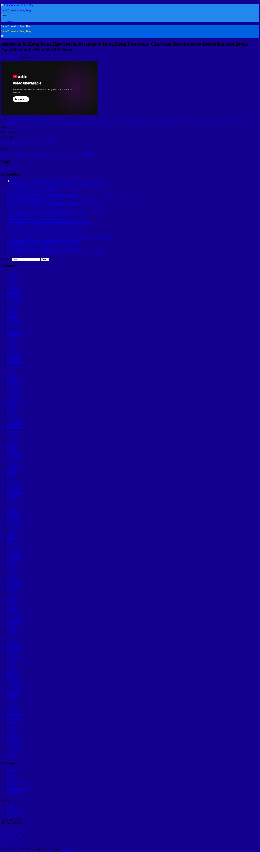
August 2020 (13, 467)
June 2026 (12, 277)
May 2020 (12, 475)
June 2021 (12, 440)
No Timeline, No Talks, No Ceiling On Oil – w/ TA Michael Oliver (39, 183)
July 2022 (12, 405)
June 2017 (12, 570)
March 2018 (13, 545)
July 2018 (12, 534)
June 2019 (12, 505)
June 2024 (12, 342)
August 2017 (13, 564)
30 (3, 843)
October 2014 (13, 656)
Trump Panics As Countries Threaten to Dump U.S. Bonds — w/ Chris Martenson (46, 235)
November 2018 (15, 524)
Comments (14, 812)
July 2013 (12, 697)
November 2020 (15, 459)
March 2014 (13, 675)
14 (18, 833)
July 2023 (12, 372)
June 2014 (12, 667)
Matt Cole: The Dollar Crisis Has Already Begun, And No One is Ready (41, 194)
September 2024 (15, 334)
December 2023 (14, 358)
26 (12, 839)
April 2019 (12, 510)
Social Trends (13, 791)
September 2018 (15, 529)
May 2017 (12, 572)
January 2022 (13, 421)
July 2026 (12, 275)
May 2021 (12, 442)
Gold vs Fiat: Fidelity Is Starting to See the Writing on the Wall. (37, 200)
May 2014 (12, 670)
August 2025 (13, 304)
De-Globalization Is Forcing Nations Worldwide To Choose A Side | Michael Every (47, 213)
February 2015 (14, 645)
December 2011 (14, 748)
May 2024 (12, 345)
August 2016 (13, 597)
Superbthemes (68, 849)
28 (18, 839)
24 (6, 839)
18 (9, 836)
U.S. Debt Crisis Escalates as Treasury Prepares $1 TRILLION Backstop (42, 205)
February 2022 (14, 418)
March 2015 (13, 643)
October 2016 (13, 591)
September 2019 (15, 497)
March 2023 (13, 383)
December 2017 (14, 553)
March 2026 (13, 285)
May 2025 (12, 312)
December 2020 (14, 456)
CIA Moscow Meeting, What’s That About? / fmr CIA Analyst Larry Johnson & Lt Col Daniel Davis (55, 202)
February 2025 (14, 321)
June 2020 (12, 472)
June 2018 (12, 537)
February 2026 (14, 288)
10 (6, 833)
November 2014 (15, 654)
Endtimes (11, 775)
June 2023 (12, 375)
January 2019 (13, 518)
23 (3, 839)
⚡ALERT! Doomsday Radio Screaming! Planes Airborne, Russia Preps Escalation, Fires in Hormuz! (56, 181)
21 (18, 836)
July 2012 (12, 729)
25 (9, 839)
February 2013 (14, 710)
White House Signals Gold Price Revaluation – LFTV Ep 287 (36, 218)
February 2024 (14, 353)
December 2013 (14, 683)
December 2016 (14, 586)
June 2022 (12, 407)
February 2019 (14, 516)
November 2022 (15, 394)
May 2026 (12, 280)
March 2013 (13, 708)
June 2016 (12, 602)
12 (12, 833)
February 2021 (14, 451)
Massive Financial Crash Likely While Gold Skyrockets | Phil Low (39, 246)
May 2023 (12, 377)
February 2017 (14, 580)
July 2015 (12, 632)
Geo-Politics (13, 777)
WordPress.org (14, 814)
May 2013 (12, 702)
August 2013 (13, 694)
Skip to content (8, 2)
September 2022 (15, 399)
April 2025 (12, 315)
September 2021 (15, 432)
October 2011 (13, 751)
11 (9, 833)
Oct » (16, 846)
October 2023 (13, 364)
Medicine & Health (16, 783)
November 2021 (15, 426)
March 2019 (13, 513)
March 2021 (13, 448)
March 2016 (13, 610)
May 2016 (12, 605)
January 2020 (13, 486)
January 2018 (13, 551)
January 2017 (13, 583)
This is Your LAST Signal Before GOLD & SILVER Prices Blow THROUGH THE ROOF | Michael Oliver (59, 186)
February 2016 (14, 613)
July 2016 (12, 599)
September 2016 (15, 594)
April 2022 (12, 413)
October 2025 (13, 299)
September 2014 (15, 659)
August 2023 (13, 369)
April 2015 (12, 640)
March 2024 (13, 350)
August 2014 (13, 662)
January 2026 (13, 291)
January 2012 (13, 746)
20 (15, 836)
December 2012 (14, 716)
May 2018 (12, 540)
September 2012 (15, 724)
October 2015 (13, 624)
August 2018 (13, 532)
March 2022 (13, 415)
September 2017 (15, 562)
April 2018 (12, 543)
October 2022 (13, 396)
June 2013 (12, 700)
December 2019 (14, 488)
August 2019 (13, 499)
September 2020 (15, 464)
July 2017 (12, 567)
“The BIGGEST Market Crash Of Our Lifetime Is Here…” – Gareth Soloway (44, 248)
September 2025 (15, 302)
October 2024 (13, 331)
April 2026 (12, 283)
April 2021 (12, 445)
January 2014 (13, 681)
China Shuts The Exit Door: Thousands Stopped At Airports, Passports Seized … (45, 251)
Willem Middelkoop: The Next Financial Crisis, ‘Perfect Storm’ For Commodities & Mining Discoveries (56, 210)
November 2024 (15, 329)
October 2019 (13, 494)
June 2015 (12, 635)
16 (3, 836)
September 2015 (15, 627)
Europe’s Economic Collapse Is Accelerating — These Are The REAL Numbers (45, 229)
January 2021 (13, 453)
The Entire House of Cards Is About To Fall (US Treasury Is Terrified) (40, 208)
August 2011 (13, 756)
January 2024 (13, 356)
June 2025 (12, 310)
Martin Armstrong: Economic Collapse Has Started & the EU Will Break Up (43, 232)
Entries (13, 809)
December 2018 (14, 521)
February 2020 (14, 483)
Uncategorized (14, 794)
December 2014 (14, 651)
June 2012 (12, 732)
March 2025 (13, 318)
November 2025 (15, 296)
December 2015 (14, 618)
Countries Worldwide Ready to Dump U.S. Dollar (26, 143)
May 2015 (12, 637)
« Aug (5, 846)
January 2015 (13, 648)
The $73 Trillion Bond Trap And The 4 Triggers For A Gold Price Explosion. (43, 189)
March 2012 (13, 740)
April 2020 (12, 478)
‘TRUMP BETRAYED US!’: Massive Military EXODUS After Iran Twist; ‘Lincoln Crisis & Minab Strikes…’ (60, 237)
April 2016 (12, 608)
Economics (12, 772)
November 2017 (15, 556)
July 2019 (12, 502)
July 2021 (12, 437)
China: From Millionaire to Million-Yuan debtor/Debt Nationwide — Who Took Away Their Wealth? (55, 254)
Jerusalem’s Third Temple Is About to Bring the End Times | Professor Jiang (43, 224)
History (10, 780)
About (10, 21)
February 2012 (14, 743)
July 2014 (12, 664)
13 (15, 833)
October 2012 (13, 721)
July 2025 (12, 307)
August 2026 (13, 272)
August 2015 (13, 629)
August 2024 (13, 337)
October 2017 (13, 559)
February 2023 (14, 386)
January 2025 (13, 323)
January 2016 (13, 616)
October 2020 (13, 461)
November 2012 (15, 719)
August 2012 (13, 727)
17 (6, 836)
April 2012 (12, 737)
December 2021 (14, 423)
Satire (10, 785)
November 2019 (15, 491)
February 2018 (14, 548)
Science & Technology (18, 788)
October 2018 (13, 526)
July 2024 (12, 340)
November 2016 (15, 589)
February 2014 (14, 678)
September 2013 (15, 691)
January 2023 (13, 388)
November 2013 (15, 686)
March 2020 (13, 480)
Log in (10, 806)
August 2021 (13, 434)
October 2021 (13, 429)
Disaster (11, 769)
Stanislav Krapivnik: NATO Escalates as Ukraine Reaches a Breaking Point (43, 243)
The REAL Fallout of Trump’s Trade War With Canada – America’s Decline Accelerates (49, 221)
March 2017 (13, 578)
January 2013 (13, 713)
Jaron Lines (12, 119)
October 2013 (13, 689)
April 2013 (12, 705)
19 (12, 836)
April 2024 (12, 348)
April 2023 (12, 380)
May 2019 (12, 507)
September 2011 (15, 754)
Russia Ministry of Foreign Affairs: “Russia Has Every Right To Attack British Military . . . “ (51, 227)
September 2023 (15, 367)
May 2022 (12, 410)
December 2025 (14, 294)
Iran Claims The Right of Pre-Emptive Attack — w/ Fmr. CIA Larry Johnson (43, 240)
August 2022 (13, 402)
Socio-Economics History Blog (16, 10)
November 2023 (15, 361)
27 (15, 839)
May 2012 (12, 735)
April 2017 (12, 575)
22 (21, 836)
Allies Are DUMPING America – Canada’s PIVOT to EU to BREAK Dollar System (47, 216)
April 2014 (12, 673)
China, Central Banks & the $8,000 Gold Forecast (31, 191)
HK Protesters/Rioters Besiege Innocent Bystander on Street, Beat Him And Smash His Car (47, 155)
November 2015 (15, 621)
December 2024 (14, 326)
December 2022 (14, 391)
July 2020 (12, 469)
